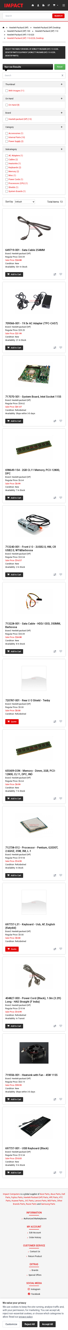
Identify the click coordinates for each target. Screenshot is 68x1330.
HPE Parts (53, 1197)
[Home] (14, 5)
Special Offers (34, 1275)
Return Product (35, 1256)
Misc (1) (12, 175)
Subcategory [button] (11, 149)
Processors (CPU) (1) (18, 183)
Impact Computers (11, 1194)
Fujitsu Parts (17, 1197)
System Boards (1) (17, 191)
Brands (34, 1270)
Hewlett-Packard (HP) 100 (18, 31)
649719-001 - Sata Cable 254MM (25, 250)
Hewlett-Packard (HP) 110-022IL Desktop (25, 38)
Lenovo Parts (41, 1201)
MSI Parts (52, 1201)
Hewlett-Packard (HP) (18, 27)
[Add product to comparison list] (55, 274)
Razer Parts (31, 1204)
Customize (11, 1324)
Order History (35, 1237)
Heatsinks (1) (15, 163)
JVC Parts (29, 1201)
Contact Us (34, 1251)
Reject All (30, 1324)
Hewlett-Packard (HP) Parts (36, 1197)
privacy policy (26, 1316)
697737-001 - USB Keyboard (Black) (27, 1148)
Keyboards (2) (15, 167)
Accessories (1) (16, 133)
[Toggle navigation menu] (63, 5)
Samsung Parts (48, 1204)
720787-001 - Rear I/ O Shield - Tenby (27, 700)
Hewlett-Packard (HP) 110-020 (20, 35)
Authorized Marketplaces (35, 1218)
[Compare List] (49, 5)
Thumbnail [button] (10, 84)
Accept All (47, 1324)
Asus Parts (56, 1194)
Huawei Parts (18, 1201)
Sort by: (9, 201)
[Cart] (55, 5)
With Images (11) (16, 91)
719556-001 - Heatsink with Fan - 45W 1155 (31, 1075)
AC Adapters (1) (16, 155)
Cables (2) (13, 159)
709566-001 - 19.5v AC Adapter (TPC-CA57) (31, 323)
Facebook (44, 1294)
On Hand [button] (9, 98)
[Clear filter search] (62, 75)
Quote (13, 722)
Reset (60, 67)
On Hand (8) (14, 105)
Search (58, 16)
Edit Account (35, 1233)
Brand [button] (8, 113)
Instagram (44, 1289)
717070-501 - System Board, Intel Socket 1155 (33, 396)
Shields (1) (13, 187)
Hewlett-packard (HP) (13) (20, 119)
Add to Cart (15, 274)
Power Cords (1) (16, 179)
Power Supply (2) (16, 141)
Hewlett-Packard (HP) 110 (46, 31)
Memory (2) (14, 171)
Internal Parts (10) (17, 137)
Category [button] (9, 127)
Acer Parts (45, 1194)
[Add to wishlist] (61, 274)
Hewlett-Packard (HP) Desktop (46, 27)
